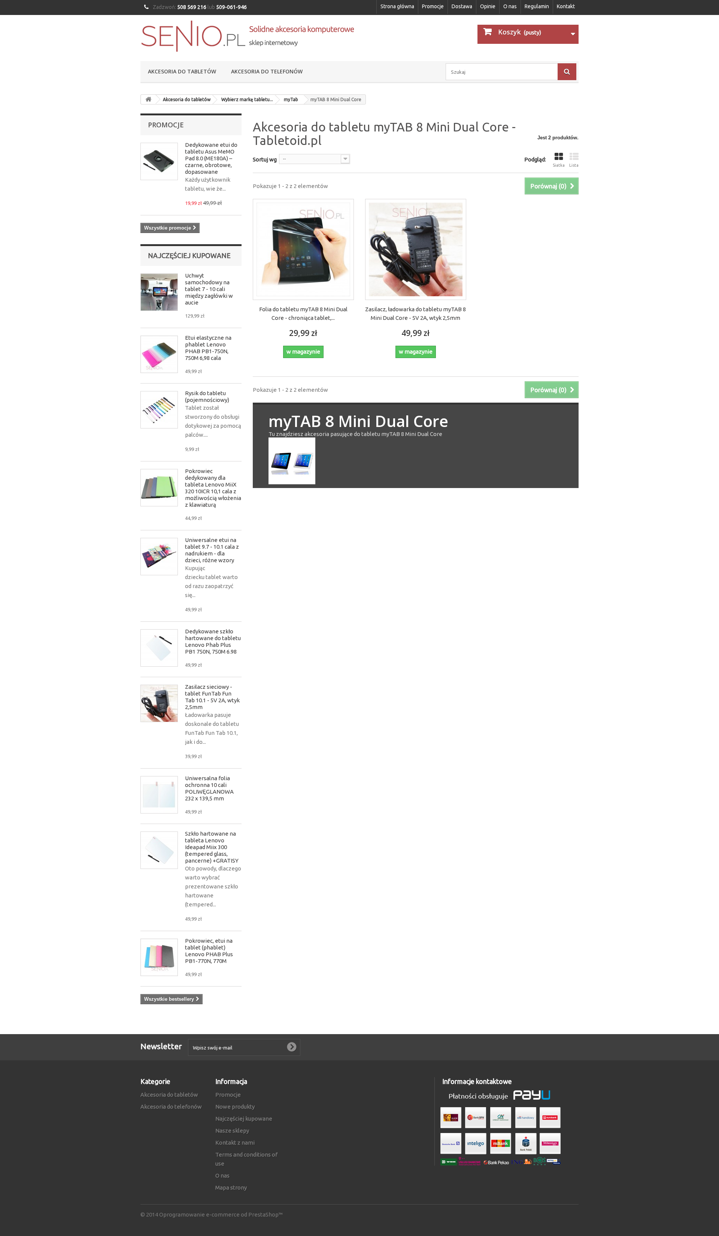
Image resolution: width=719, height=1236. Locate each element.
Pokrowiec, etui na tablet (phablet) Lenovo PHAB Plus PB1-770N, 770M (209, 950)
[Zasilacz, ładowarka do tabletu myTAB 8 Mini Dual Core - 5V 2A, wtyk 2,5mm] (415, 249)
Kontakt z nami (235, 1142)
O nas (510, 6)
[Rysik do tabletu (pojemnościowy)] (159, 409)
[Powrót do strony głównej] (148, 99)
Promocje (433, 6)
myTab (291, 99)
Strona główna (397, 6)
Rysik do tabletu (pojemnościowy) (207, 396)
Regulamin (537, 6)
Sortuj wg (265, 159)
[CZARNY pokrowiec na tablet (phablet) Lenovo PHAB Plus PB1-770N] (159, 957)
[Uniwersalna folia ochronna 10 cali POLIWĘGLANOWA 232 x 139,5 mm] (159, 795)
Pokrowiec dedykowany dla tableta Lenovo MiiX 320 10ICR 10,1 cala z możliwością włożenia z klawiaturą (213, 488)
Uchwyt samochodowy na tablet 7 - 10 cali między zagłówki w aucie (209, 289)
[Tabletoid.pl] (247, 36)
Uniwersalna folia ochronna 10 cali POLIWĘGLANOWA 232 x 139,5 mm (209, 788)
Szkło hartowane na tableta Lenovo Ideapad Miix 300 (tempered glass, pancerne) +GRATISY (212, 847)
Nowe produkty (235, 1106)
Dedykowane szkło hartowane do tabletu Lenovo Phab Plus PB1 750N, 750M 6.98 (213, 641)
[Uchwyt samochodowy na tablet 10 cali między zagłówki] (159, 292)
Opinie (487, 6)
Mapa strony (231, 1187)
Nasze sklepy (232, 1130)
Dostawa (462, 6)
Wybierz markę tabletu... (247, 99)
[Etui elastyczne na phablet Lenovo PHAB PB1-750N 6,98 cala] (159, 354)
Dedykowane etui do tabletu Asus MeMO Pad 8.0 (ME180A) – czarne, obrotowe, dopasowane (211, 158)
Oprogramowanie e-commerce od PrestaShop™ (221, 1214)
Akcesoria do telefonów (267, 71)
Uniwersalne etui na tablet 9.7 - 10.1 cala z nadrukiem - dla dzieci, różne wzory (212, 550)
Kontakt (566, 6)
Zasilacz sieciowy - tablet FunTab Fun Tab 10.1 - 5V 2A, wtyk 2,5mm (212, 697)
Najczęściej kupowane (189, 255)
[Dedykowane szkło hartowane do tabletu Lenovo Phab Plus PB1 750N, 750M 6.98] (159, 648)
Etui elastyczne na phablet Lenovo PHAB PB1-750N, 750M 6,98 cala (208, 347)
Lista (574, 165)
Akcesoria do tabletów (182, 71)
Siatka (559, 165)
